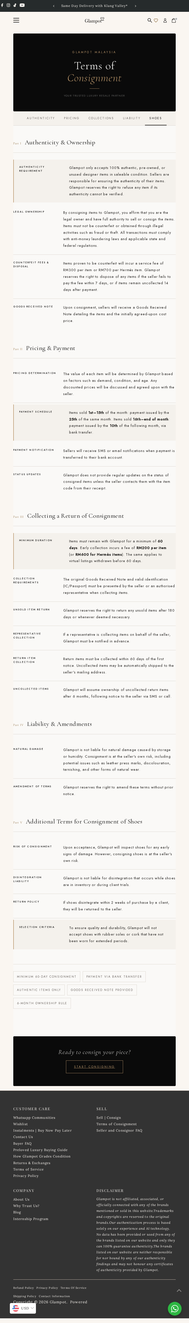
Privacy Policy (26, 1175)
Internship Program (30, 1219)
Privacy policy (47, 1288)
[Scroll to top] (179, 1291)
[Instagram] (8, 6)
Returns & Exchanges (31, 1163)
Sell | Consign (108, 1117)
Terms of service (74, 1288)
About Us (21, 1199)
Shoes (155, 118)
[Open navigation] (16, 20)
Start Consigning (94, 1067)
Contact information (54, 1296)
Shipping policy (24, 1296)
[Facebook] (2, 6)
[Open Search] (150, 20)
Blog (17, 1212)
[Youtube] (22, 6)
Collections (101, 118)
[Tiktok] (14, 6)
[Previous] (53, 6)
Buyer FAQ (22, 1143)
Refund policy (23, 1288)
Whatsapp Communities (34, 1117)
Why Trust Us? (26, 1206)
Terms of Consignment (116, 1124)
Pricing (71, 118)
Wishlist (20, 1124)
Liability (132, 118)
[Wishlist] (155, 20)
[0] (174, 20)
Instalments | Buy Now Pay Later (42, 1130)
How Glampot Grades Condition (42, 1156)
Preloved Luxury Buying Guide (40, 1150)
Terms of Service (28, 1169)
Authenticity (41, 118)
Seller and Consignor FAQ (119, 1130)
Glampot (58, 1302)
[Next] (135, 6)
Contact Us (23, 1137)
